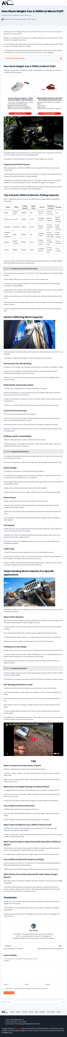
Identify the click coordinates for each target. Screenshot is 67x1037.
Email (27, 984)
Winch (34, 19)
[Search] (63, 1001)
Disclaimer (42, 1012)
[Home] (2, 15)
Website (47, 984)
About (12, 1012)
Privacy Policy (51, 1012)
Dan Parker (33, 930)
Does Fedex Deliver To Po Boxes (13, 947)
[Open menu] (64, 3)
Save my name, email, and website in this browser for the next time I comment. (26, 988)
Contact (24, 1012)
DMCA (58, 1012)
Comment (7, 960)
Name (6, 984)
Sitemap (31, 1012)
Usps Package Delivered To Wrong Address (50, 947)
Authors (18, 1012)
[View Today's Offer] (20, 113)
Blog (36, 1012)
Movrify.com (18, 1028)
